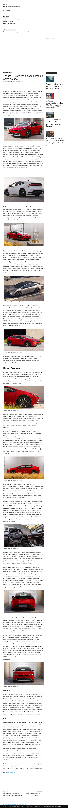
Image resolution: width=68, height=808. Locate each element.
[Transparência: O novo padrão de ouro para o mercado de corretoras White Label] (55, 79)
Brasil (9, 41)
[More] (20, 85)
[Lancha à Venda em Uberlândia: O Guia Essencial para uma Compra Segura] (55, 115)
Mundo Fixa (58, 806)
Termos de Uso (38, 806)
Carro (37, 356)
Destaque (10, 72)
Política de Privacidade (48, 806)
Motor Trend (11, 772)
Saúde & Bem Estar (46, 41)
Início (4, 70)
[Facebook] (5, 85)
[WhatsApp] (16, 85)
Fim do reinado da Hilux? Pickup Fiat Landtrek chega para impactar (12, 794)
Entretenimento (36, 41)
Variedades (21, 41)
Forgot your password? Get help (12, 20)
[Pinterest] (12, 85)
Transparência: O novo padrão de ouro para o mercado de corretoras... (55, 86)
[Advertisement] (34, 55)
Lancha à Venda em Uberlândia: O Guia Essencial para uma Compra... (53, 123)
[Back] (8, 2)
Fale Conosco (30, 806)
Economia (27, 41)
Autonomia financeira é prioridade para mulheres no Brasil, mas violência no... (55, 142)
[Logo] (14, 38)
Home (5, 41)
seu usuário (6, 10)
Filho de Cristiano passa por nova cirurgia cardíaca (34, 794)
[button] (63, 34)
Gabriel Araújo (8, 81)
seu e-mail (6, 28)
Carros (15, 41)
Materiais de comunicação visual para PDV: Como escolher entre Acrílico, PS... (55, 104)
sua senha (6, 16)
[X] (8, 85)
